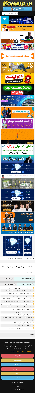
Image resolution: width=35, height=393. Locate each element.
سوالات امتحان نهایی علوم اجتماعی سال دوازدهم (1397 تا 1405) (17, 296)
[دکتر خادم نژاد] (17, 183)
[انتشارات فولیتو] (17, 89)
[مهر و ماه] (17, 20)
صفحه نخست (29, 258)
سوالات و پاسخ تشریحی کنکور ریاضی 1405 (22, 312)
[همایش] (17, 206)
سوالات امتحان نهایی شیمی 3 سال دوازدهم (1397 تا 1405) (19, 291)
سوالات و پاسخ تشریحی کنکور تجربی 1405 (22, 309)
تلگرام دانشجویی (17, 373)
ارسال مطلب (27, 342)
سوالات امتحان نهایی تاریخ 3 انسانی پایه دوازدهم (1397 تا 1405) (17, 301)
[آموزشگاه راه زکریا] (17, 142)
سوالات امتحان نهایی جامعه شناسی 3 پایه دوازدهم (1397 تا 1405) (17, 299)
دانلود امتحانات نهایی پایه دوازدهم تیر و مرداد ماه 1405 (20, 328)
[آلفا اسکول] (17, 56)
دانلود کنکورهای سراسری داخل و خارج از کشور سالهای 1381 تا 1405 (17, 288)
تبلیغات (6, 342)
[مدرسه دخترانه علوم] (17, 217)
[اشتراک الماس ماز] (17, 168)
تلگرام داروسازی (17, 365)
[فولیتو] (17, 41)
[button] (31, 13)
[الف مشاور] (17, 112)
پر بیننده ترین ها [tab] (27, 284)
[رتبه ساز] (17, 35)
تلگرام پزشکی (18, 356)
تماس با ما (12, 342)
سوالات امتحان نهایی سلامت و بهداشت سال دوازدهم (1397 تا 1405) (17, 293)
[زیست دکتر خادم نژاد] (17, 46)
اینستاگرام (17, 378)
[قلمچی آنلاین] (17, 176)
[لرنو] (17, 78)
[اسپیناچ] (17, 123)
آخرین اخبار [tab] (8, 279)
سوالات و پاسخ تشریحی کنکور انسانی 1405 (22, 315)
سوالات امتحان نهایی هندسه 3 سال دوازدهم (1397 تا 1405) (19, 307)
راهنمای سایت (19, 342)
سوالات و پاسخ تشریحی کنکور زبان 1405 (23, 323)
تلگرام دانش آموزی (17, 369)
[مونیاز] (17, 228)
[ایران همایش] (17, 149)
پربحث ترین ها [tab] (9, 284)
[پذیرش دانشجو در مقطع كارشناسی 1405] (17, 100)
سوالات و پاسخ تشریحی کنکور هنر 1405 (23, 325)
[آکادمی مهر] (17, 134)
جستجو (3, 13)
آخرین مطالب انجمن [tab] (26, 279)
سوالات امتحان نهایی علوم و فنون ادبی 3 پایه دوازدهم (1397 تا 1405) (16, 304)
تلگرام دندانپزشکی (18, 360)
